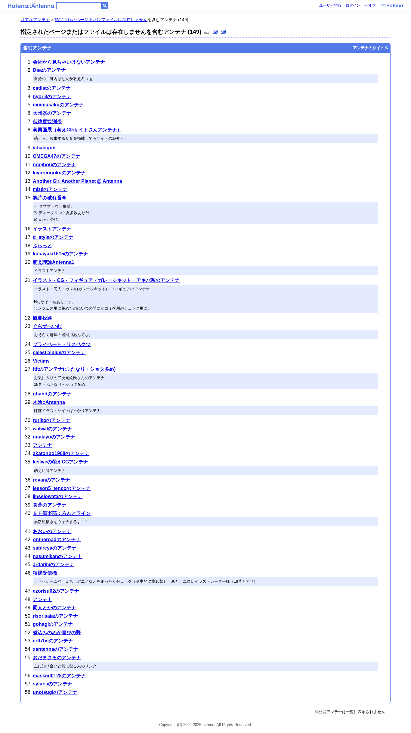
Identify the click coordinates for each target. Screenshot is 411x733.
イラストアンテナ (52, 228)
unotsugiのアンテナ (55, 692)
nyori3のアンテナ (52, 96)
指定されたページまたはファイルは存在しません (101, 19)
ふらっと (42, 245)
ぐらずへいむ (47, 326)
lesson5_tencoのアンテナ (62, 488)
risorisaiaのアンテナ (55, 616)
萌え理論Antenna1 (53, 262)
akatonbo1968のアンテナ (61, 453)
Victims (41, 360)
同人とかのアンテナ (54, 607)
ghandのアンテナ (52, 393)
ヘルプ (370, 5)
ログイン (353, 5)
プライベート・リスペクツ (62, 344)
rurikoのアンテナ (51, 420)
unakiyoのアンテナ (54, 436)
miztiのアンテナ (50, 189)
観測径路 (42, 317)
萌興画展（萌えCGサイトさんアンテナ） (77, 129)
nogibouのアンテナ (54, 164)
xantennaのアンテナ (55, 649)
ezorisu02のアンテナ (56, 591)
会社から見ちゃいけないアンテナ (69, 61)
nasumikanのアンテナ (57, 556)
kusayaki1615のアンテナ (60, 253)
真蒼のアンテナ (49, 504)
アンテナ (42, 445)
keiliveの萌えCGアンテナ (60, 461)
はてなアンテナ (35, 19)
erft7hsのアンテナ (53, 640)
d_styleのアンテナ (53, 237)
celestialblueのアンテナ (59, 352)
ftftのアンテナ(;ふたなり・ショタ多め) (74, 369)
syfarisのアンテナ (52, 683)
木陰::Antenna (49, 402)
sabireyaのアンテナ (54, 548)
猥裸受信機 (45, 572)
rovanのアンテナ (51, 479)
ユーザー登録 (330, 5)
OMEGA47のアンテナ (56, 156)
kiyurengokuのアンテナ (59, 172)
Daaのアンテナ (49, 70)
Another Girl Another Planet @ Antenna (77, 181)
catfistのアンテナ (52, 88)
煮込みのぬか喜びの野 (57, 632)
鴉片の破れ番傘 (49, 197)
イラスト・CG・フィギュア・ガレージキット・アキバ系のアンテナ (106, 280)
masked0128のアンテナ (59, 675)
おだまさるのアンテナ (57, 657)
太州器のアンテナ (52, 113)
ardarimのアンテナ (53, 564)
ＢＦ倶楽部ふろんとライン (62, 513)
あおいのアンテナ (52, 531)
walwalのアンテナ (52, 428)
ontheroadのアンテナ (57, 539)
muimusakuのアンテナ (58, 104)
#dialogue (44, 147)
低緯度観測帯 (47, 121)
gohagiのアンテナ (53, 624)
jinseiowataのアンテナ (57, 496)
